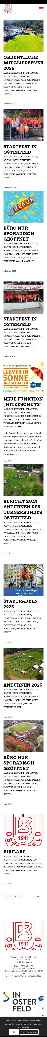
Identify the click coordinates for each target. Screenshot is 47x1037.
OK (14, 1032)
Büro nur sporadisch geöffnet (19, 233)
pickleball (9, 83)
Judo (22, 80)
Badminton (31, 73)
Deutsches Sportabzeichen (17, 76)
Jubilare (15, 851)
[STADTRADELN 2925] (23, 580)
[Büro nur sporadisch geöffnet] (23, 207)
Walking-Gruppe (25, 261)
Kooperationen (33, 80)
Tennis (20, 87)
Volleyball (9, 90)
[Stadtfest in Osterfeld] (23, 125)
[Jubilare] (23, 830)
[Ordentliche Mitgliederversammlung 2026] (23, 36)
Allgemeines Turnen (14, 73)
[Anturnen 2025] (23, 664)
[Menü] (40, 9)
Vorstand (21, 90)
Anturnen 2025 (23, 685)
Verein (27, 87)
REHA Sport (31, 83)
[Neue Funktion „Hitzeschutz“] (23, 378)
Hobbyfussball (11, 80)
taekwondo (10, 87)
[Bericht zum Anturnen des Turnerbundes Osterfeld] (23, 480)
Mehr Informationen (29, 1032)
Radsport (20, 83)
